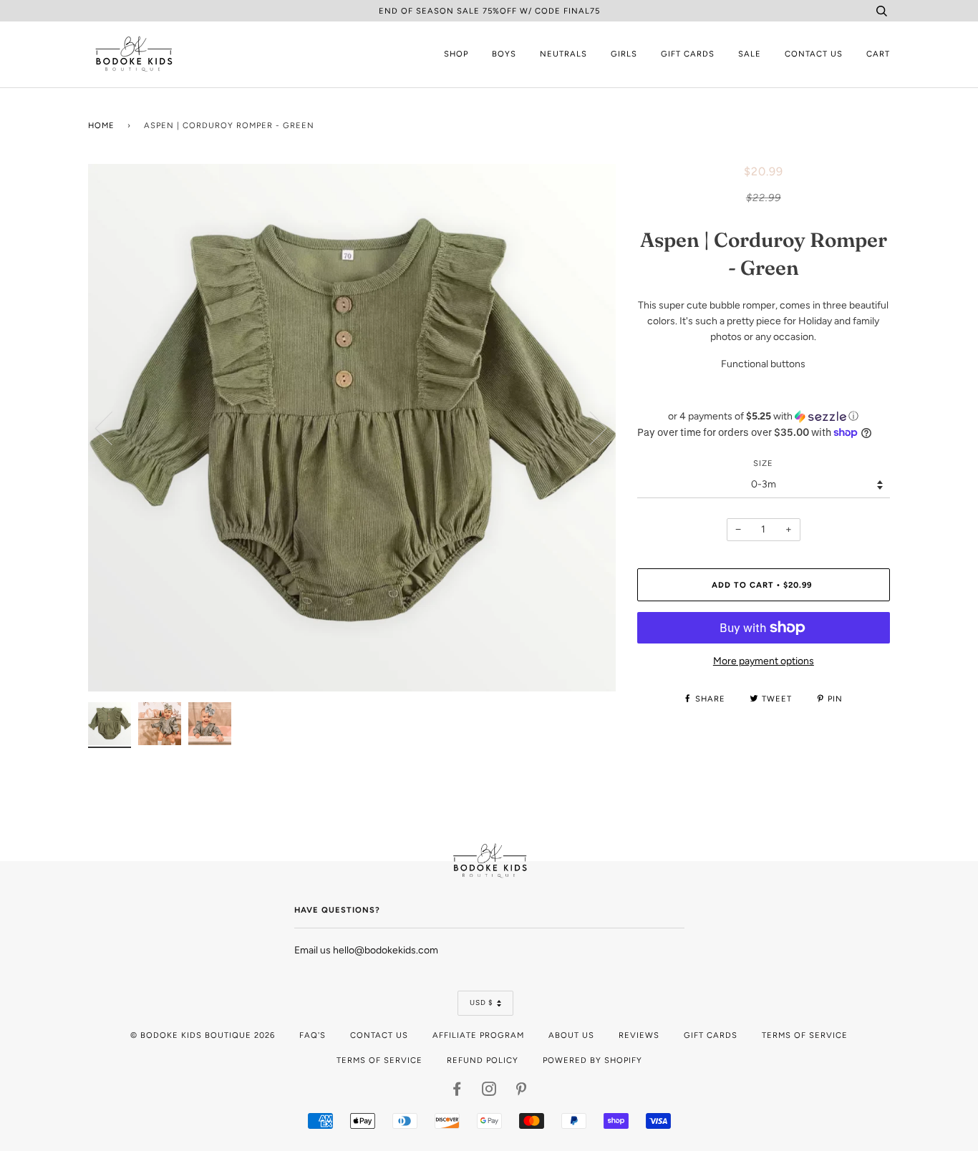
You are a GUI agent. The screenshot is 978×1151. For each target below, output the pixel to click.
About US (571, 1035)
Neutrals (563, 54)
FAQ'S (312, 1035)
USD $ (481, 1002)
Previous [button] (112, 427)
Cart (878, 54)
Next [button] (589, 427)
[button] (763, 416)
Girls (624, 54)
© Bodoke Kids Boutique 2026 (202, 1035)
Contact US (379, 1035)
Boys (504, 54)
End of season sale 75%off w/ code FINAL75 (489, 11)
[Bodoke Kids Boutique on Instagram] (489, 1092)
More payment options (763, 661)
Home (101, 125)
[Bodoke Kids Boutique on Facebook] (457, 1092)
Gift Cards (688, 54)
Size (763, 463)
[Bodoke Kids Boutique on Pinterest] (521, 1092)
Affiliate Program (478, 1035)
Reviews (639, 1035)
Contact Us (814, 54)
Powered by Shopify (592, 1060)
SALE (749, 54)
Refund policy (482, 1060)
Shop (456, 54)
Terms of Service (805, 1035)
